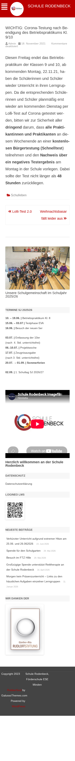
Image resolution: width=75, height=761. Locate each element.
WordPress (18, 706)
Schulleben (19, 195)
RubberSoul (14, 690)
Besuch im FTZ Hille (18, 557)
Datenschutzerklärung (18, 483)
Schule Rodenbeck (49, 6)
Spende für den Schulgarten (23, 550)
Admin (12, 43)
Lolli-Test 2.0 (21, 211)
